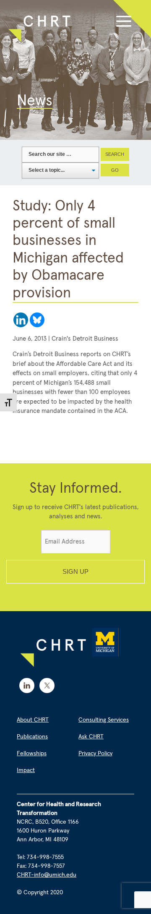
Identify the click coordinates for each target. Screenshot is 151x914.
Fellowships (32, 753)
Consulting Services (103, 720)
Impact (26, 770)
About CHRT (33, 720)
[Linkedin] (20, 320)
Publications (32, 737)
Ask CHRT (91, 737)
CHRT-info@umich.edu (46, 875)
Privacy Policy (95, 753)
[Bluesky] (37, 320)
